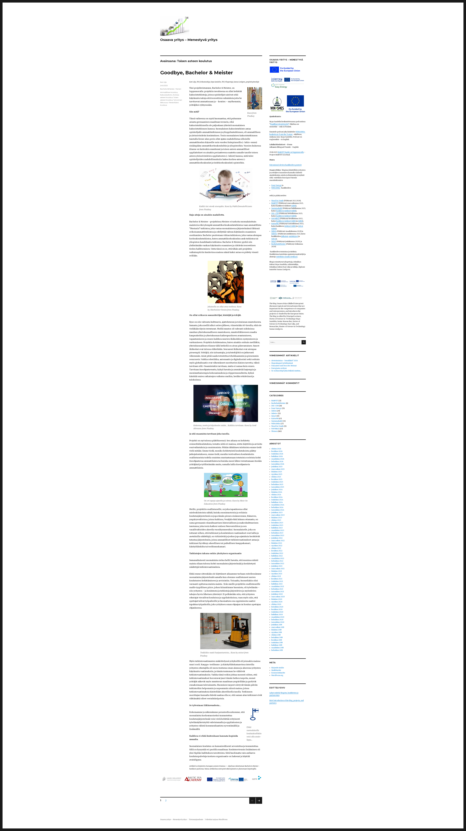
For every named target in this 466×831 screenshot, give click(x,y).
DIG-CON (275, 213)
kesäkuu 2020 (277, 609)
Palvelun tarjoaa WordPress (216, 819)
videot (273, 239)
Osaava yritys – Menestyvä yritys (188, 40)
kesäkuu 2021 (276, 579)
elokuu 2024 (276, 495)
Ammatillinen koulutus (169, 92)
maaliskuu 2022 (277, 558)
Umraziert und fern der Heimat (284, 366)
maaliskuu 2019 (277, 648)
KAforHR (275, 419)
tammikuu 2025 (277, 487)
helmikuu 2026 (277, 461)
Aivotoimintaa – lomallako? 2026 (284, 361)
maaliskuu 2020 (277, 617)
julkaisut (284, 236)
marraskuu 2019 (277, 627)
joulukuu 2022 (277, 538)
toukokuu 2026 (277, 454)
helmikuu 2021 (277, 589)
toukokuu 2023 (277, 525)
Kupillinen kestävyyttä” (279, 124)
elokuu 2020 (276, 604)
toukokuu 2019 (277, 643)
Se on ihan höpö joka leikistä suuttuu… (286, 371)
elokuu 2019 (276, 635)
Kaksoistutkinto (166, 95)
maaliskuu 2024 (277, 505)
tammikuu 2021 (277, 592)
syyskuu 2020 (276, 602)
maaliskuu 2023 (277, 530)
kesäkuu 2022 (276, 551)
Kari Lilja (163, 82)
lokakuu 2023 (276, 518)
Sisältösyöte (276, 670)
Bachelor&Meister (167, 89)
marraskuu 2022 (278, 541)
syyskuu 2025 (276, 474)
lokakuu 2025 (276, 472)
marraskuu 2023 (278, 515)
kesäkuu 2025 (276, 479)
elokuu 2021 (276, 576)
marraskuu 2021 (277, 569)
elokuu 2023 (276, 520)
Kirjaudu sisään (277, 668)
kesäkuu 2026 (276, 451)
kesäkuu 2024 (277, 497)
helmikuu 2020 (277, 620)
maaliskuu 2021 (277, 586)
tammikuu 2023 (277, 535)
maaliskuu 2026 (277, 459)
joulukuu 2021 (276, 566)
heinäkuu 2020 (277, 607)
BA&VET (274, 203)
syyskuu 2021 (276, 574)
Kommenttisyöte (278, 673)
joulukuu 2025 (276, 467)
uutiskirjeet (293, 236)
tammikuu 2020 (277, 622)
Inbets (273, 231)
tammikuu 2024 (277, 510)
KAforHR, (275, 224)
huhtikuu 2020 (277, 615)
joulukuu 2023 (277, 512)
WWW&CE (275, 218)
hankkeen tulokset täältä (286, 211)
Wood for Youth (277, 201)
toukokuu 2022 (277, 553)
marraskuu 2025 (277, 469)
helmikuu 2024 (277, 507)
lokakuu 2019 (276, 630)
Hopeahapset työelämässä (282, 363)
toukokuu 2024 (277, 500)
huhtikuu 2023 (277, 528)
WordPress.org (277, 675)
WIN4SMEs (275, 188)
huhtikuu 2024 (277, 502)
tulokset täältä (290, 226)
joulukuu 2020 (277, 594)
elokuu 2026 (276, 449)
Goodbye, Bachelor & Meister (196, 73)
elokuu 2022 (276, 548)
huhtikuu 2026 (277, 456)
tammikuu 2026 (277, 464)
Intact (273, 241)
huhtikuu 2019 (276, 645)
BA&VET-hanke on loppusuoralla (291, 152)
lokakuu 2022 (276, 543)
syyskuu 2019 (276, 632)
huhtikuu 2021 (276, 584)
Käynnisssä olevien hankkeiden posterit (285, 165)
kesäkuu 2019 (276, 640)
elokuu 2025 (276, 477)
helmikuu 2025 (277, 484)
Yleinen (178, 89)
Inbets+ (274, 234)
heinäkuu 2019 (277, 637)
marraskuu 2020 (278, 597)
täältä (293, 206)
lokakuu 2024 (276, 492)
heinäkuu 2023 (277, 523)
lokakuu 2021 (276, 571)
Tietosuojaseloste (196, 819)
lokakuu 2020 (276, 599)
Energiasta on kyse (279, 368)
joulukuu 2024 (277, 490)
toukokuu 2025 (277, 482)
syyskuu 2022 (276, 546)
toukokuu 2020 (277, 612)
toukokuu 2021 (277, 581)
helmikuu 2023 (277, 533)
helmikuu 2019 (277, 650)
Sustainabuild (276, 208)
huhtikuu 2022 (277, 556)
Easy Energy (276, 185)
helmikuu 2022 (277, 561)
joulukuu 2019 (276, 625)
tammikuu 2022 (277, 564)
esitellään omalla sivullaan (286, 257)
